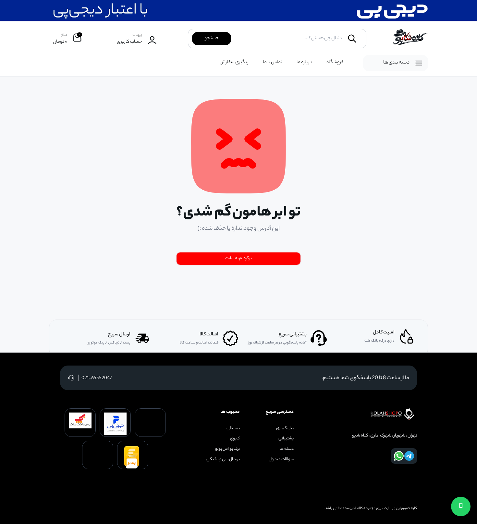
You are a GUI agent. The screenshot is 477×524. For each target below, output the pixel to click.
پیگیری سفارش (234, 62)
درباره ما (304, 62)
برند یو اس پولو (227, 449)
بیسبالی (233, 428)
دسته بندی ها (396, 63)
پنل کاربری (285, 428)
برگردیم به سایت (238, 258)
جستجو (211, 38)
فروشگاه (335, 62)
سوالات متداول (281, 459)
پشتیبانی (286, 439)
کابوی (235, 439)
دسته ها (286, 449)
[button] (461, 506)
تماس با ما (272, 62)
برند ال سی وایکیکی (223, 459)
